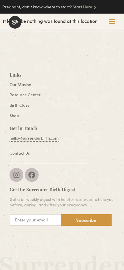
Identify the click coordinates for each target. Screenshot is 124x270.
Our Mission (20, 84)
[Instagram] (16, 175)
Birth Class (19, 105)
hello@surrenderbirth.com (34, 138)
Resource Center (25, 94)
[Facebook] (32, 175)
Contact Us (20, 153)
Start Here (82, 7)
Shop (14, 115)
